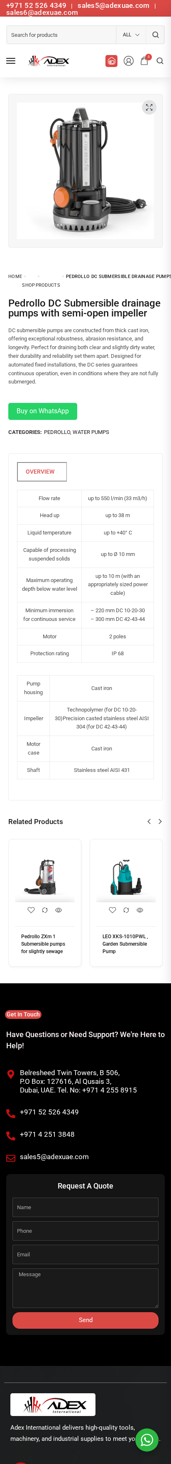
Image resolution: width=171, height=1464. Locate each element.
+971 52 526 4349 (36, 5)
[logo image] (47, 60)
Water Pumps (91, 432)
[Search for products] (155, 34)
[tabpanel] (85, 576)
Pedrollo (57, 432)
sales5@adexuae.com (114, 5)
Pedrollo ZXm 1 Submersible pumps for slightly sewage (43, 944)
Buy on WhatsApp (43, 411)
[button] (149, 821)
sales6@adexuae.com (42, 12)
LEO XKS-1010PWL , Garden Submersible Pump (125, 944)
